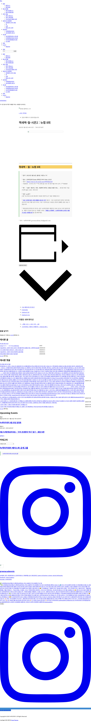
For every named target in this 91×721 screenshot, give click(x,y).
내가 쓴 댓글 (7, 364)
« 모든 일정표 (22, 113)
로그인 (12, 335)
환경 (4, 4)
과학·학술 (5, 14)
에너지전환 (5, 9)
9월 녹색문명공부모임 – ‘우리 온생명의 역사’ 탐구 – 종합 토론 (22, 432)
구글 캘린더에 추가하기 (28, 307)
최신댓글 (2, 364)
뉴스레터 (8, 41)
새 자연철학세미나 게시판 (12, 36)
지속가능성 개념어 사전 (11, 19)
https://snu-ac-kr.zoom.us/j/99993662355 (39, 181)
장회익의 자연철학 (7, 21)
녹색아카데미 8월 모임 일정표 (10, 422)
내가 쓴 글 (5, 343)
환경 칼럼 (8, 7)
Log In (4, 45)
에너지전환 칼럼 (9, 12)
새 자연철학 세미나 (10, 33)
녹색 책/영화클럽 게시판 (11, 40)
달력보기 (2, 436)
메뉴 (1, 1)
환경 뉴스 (8, 5)
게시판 (4, 34)
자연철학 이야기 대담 (11, 22)
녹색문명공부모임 (10, 31)
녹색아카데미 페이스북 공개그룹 (14, 447)
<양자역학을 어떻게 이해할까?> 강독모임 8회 (35, 327)
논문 (7, 26)
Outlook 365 (25, 312)
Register (8, 46)
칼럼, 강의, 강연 (9, 28)
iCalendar (25, 310)
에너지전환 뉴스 (9, 10)
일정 (4, 43)
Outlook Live (26, 315)
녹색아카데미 (3, 100)
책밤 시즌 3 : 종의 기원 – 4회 (30, 324)
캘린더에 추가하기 (23, 265)
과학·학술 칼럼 (9, 17)
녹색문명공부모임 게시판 (12, 38)
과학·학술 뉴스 (9, 16)
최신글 (1, 343)
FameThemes (14, 720)
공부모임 (5, 29)
